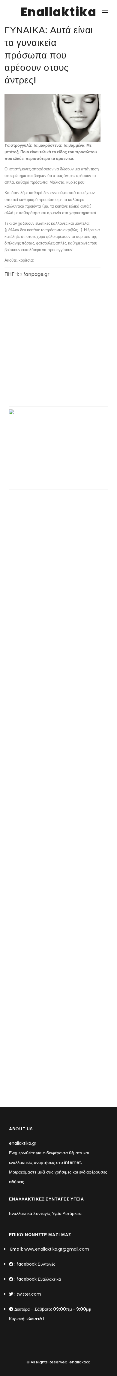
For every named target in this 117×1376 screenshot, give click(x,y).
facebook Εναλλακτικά (38, 1279)
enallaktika (79, 1362)
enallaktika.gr (22, 1143)
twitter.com (28, 1294)
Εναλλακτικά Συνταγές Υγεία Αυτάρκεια (45, 1213)
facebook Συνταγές (35, 1264)
